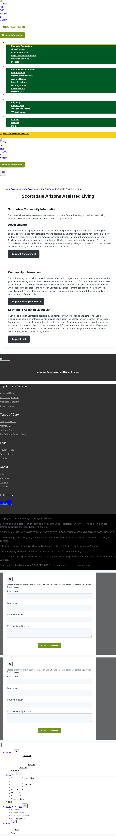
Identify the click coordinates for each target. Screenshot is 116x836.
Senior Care (11, 775)
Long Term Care (8, 421)
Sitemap (4, 458)
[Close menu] (1, 745)
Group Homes (7, 406)
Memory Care (17, 91)
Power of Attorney (20, 58)
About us (4, 478)
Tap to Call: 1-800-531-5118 (14, 133)
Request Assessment (23, 254)
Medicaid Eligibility (9, 401)
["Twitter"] (5, 504)
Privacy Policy (7, 450)
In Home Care (7, 430)
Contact (4, 482)
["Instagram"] (9, 504)
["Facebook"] (1, 504)
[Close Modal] (10, 579)
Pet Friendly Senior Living (13, 434)
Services (10, 752)
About (8, 823)
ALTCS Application (9, 397)
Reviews (4, 486)
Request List (18, 339)
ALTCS (11, 94)
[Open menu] (3, 173)
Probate (15, 62)
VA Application (18, 112)
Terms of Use (6, 454)
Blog (13, 126)
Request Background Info (26, 301)
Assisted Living (7, 393)
